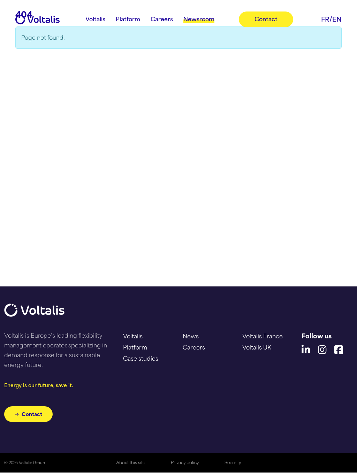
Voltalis (133, 336)
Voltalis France (262, 336)
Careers (194, 347)
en (337, 19)
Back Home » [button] (42, 65)
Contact (32, 414)
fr (325, 19)
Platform (135, 347)
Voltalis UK (256, 347)
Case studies (140, 358)
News (191, 336)
